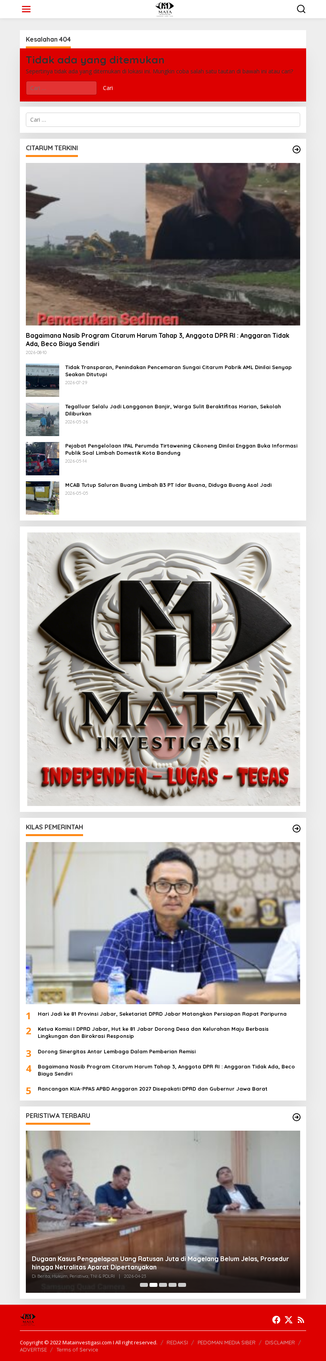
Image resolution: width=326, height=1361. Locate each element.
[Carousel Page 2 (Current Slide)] (153, 1285)
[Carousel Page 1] (144, 1285)
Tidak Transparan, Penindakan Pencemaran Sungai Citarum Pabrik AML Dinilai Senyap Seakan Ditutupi (178, 370)
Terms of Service (77, 1349)
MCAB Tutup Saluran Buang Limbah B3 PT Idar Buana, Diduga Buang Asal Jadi (168, 485)
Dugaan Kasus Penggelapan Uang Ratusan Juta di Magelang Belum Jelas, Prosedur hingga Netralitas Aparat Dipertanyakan (160, 1263)
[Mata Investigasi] (164, 8)
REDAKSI (177, 1342)
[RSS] (301, 1320)
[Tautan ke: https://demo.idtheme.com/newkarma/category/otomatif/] (296, 149)
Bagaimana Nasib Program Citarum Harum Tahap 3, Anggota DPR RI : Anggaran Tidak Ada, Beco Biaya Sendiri (157, 339)
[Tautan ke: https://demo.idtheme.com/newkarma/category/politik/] (296, 1117)
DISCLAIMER (280, 1342)
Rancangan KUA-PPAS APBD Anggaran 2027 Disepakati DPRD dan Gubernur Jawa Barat (153, 1088)
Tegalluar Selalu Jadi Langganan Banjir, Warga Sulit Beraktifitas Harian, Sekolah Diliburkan (173, 410)
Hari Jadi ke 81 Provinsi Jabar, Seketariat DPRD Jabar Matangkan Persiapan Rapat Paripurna (162, 1014)
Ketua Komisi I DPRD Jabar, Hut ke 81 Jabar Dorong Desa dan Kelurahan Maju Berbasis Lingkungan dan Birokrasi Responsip (153, 1032)
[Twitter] (288, 1320)
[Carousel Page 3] (163, 1285)
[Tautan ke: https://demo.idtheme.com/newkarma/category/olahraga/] (296, 828)
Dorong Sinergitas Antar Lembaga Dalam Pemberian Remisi (117, 1051)
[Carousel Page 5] (182, 1285)
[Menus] (26, 9)
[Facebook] (276, 1320)
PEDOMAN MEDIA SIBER (227, 1342)
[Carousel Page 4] (173, 1285)
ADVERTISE (33, 1349)
